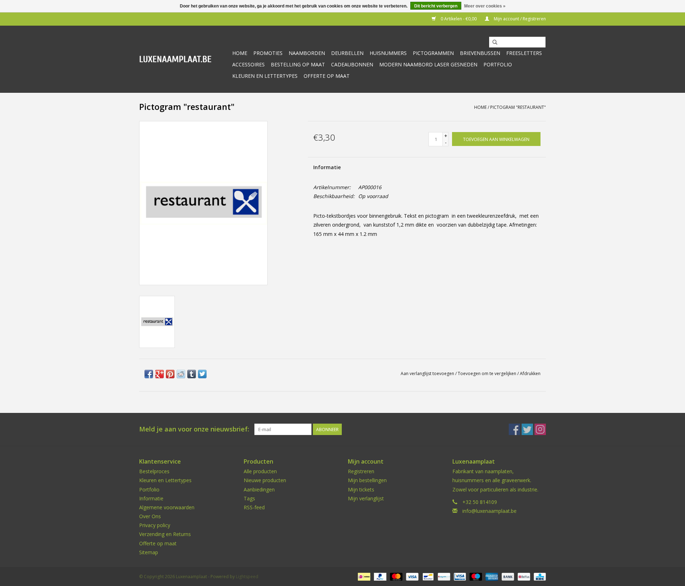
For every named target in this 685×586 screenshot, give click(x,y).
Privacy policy (154, 525)
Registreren (361, 471)
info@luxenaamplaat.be (489, 510)
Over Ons (150, 516)
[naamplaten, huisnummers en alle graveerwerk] (183, 59)
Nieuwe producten (265, 480)
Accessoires (248, 64)
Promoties (268, 53)
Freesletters (524, 53)
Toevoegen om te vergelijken (487, 373)
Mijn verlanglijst (366, 498)
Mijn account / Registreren (519, 19)
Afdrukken (530, 373)
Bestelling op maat (298, 64)
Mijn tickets (361, 489)
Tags (249, 498)
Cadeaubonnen (352, 64)
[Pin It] (170, 374)
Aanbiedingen (259, 489)
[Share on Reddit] (181, 374)
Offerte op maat (327, 75)
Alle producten (260, 471)
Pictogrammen (433, 53)
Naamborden (307, 53)
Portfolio (497, 64)
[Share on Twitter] (202, 374)
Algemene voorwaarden (166, 507)
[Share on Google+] (159, 374)
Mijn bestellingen (367, 480)
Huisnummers (388, 53)
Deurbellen (347, 53)
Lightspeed (247, 577)
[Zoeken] (495, 42)
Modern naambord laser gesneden (428, 64)
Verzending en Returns (165, 534)
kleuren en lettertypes (265, 75)
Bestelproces (154, 471)
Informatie (327, 167)
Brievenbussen (480, 53)
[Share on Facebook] (148, 374)
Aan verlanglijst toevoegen (427, 373)
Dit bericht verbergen (435, 6)
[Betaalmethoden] (363, 576)
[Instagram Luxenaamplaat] (540, 429)
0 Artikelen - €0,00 (459, 19)
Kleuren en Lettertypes (165, 480)
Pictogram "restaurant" (518, 107)
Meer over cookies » (485, 6)
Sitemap (148, 552)
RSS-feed (254, 507)
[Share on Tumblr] (191, 374)
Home (239, 53)
